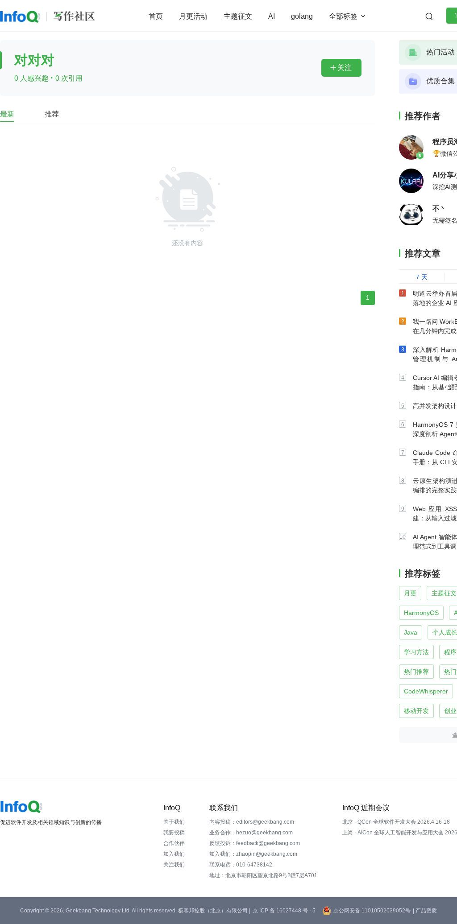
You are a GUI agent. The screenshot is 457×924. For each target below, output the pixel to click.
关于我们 (174, 822)
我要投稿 (174, 832)
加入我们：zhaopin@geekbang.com (253, 854)
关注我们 (174, 865)
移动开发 (416, 710)
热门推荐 (416, 671)
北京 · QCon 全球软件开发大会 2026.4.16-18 (396, 822)
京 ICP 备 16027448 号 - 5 (284, 911)
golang (302, 16)
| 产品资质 (425, 911)
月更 (410, 593)
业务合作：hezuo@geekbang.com (251, 832)
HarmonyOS (421, 612)
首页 (156, 16)
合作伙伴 (174, 843)
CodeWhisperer (426, 691)
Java (410, 632)
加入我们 (174, 854)
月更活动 (193, 16)
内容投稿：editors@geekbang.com (251, 822)
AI (271, 16)
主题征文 (238, 16)
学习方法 (416, 652)
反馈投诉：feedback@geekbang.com (254, 843)
